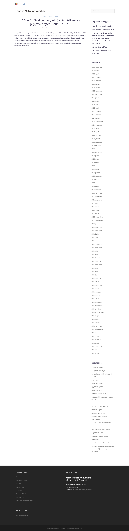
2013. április (95, 336)
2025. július (95, 98)
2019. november (97, 231)
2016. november (97, 265)
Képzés (83, 4)
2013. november (97, 326)
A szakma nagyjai (97, 367)
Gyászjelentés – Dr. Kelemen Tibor (103, 29)
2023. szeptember (98, 149)
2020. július (95, 224)
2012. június (95, 353)
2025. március (96, 111)
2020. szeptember (98, 220)
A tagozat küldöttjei (98, 371)
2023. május (95, 159)
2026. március (96, 77)
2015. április (95, 289)
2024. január (96, 139)
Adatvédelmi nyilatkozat (24, 501)
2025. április (96, 108)
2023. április (95, 162)
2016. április (95, 275)
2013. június (95, 333)
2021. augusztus (97, 200)
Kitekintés (99, 4)
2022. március (96, 190)
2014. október (96, 309)
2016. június (95, 272)
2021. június (95, 207)
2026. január (96, 84)
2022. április (95, 186)
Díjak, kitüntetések (98, 383)
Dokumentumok (73, 4)
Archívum (95, 380)
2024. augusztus (97, 125)
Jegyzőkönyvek (50, 16)
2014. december (97, 302)
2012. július (95, 350)
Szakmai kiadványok (98, 413)
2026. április (96, 74)
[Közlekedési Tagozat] (29, 4)
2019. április (95, 234)
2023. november (97, 142)
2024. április (96, 132)
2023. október (96, 145)
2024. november (97, 122)
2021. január (95, 214)
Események (90, 4)
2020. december (97, 217)
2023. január (96, 173)
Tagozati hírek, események (101, 429)
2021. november (97, 193)
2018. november (97, 248)
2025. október (96, 88)
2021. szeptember (98, 197)
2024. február (96, 135)
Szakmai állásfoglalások (100, 406)
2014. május (95, 316)
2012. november (97, 346)
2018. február (96, 258)
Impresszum (20, 497)
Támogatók (96, 440)
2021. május (95, 210)
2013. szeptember (98, 329)
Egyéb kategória (97, 387)
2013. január (95, 343)
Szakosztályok (96, 426)
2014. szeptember (98, 312)
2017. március (96, 261)
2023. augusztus (97, 152)
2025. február (96, 115)
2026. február (96, 81)
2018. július (95, 251)
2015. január (95, 299)
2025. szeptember (98, 91)
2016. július (95, 268)
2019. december (97, 227)
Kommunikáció (109, 4)
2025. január (96, 118)
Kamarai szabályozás (99, 394)
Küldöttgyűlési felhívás (99, 47)
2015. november (97, 285)
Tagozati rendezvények (100, 436)
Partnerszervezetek (98, 403)
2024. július (95, 128)
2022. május (95, 183)
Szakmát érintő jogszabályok (101, 422)
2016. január (95, 282)
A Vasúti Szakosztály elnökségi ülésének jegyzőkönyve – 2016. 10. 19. (50, 22)
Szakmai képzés (97, 410)
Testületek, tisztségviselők (101, 443)
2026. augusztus (97, 67)
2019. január (95, 241)
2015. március (96, 292)
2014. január (96, 323)
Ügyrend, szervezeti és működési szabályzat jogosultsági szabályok (103, 448)
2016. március (96, 278)
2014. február (96, 319)
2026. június (95, 71)
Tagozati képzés (97, 433)
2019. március (96, 237)
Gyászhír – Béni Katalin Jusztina (102, 26)
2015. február (96, 295)
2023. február (96, 169)
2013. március (96, 340)
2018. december (97, 244)
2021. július (95, 203)
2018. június (95, 255)
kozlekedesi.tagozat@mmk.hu (81, 490)
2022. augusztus (97, 176)
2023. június (95, 156)
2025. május (96, 105)
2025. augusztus (97, 94)
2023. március (96, 166)
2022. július (95, 180)
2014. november (97, 306)
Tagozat (64, 4)
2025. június (95, 101)
